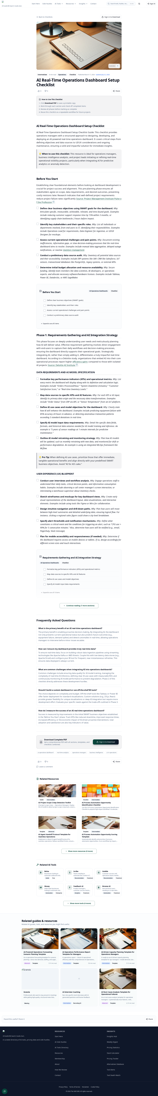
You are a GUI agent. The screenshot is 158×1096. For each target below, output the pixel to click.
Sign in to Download (112, 17)
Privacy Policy (63, 1087)
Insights (82, 4)
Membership (60, 1058)
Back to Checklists (46, 17)
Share (118, 91)
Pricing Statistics (113, 1047)
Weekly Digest (112, 1042)
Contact (93, 4)
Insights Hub (112, 1036)
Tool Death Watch (113, 1075)
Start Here (36, 4)
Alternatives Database (115, 1064)
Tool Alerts (111, 1070)
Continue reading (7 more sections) (80, 605)
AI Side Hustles (61, 1042)
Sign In (152, 4)
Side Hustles (47, 4)
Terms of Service (74, 1087)
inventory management (73, 250)
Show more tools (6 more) (80, 903)
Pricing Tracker (112, 1058)
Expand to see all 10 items (51, 592)
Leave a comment (46, 767)
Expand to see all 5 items (51, 324)
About (57, 1064)
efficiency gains (80, 361)
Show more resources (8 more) (80, 851)
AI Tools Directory (61, 1047)
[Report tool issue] (4, 1091)
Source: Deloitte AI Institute (61, 365)
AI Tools (58, 4)
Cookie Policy (95, 1087)
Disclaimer (85, 1087)
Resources (70, 4)
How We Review (61, 1070)
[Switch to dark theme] (139, 4)
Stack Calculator (113, 1053)
